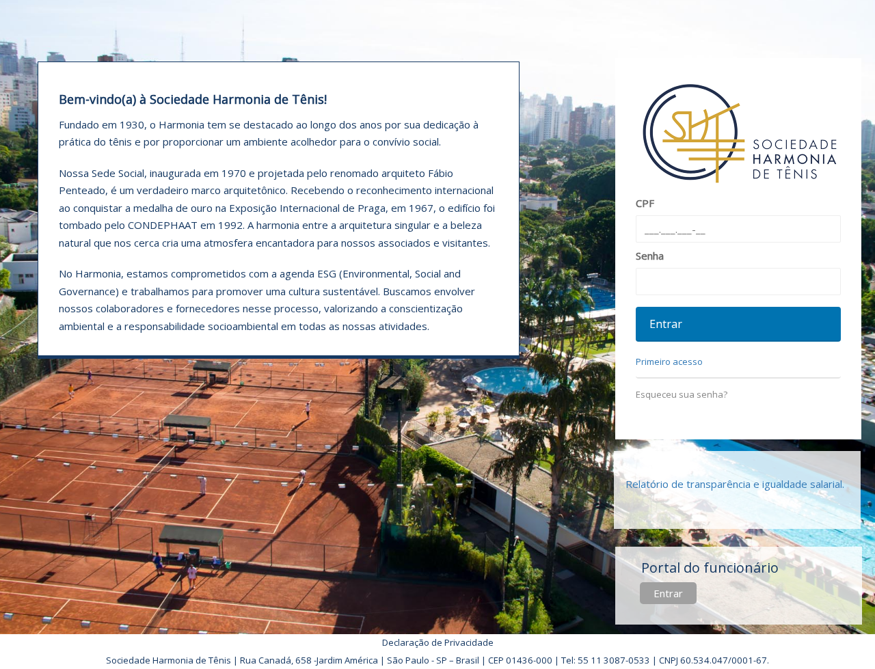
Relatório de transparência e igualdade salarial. (734, 484)
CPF (645, 203)
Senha (650, 255)
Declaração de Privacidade (438, 642)
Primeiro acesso (669, 361)
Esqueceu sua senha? (681, 394)
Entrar (668, 593)
